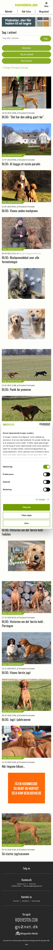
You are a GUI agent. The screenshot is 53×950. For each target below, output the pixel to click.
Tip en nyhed (26, 54)
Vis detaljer (40, 499)
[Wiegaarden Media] (26, 933)
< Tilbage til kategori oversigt (15, 67)
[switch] (46, 474)
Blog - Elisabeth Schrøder (12, 108)
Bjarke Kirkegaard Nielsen (30, 253)
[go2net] (26, 926)
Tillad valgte (26, 515)
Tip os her (16, 901)
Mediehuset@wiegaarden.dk (33, 886)
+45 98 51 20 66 (15, 886)
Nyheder (26, 47)
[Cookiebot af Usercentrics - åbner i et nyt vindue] (39, 424)
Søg (45, 38)
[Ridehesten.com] (26, 919)
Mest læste (26, 60)
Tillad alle (26, 507)
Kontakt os (25, 901)
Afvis (26, 523)
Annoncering (36, 901)
